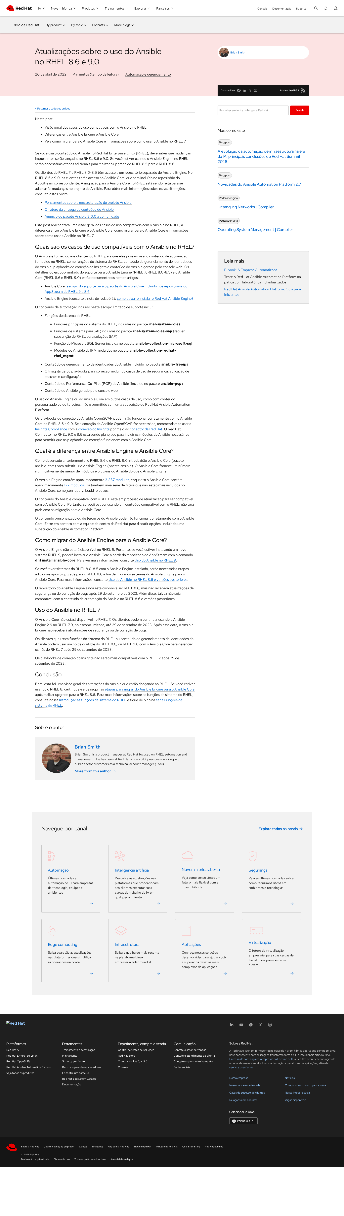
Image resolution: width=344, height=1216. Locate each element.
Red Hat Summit (214, 1146)
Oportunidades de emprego (59, 1146)
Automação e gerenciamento (148, 74)
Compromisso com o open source (305, 1085)
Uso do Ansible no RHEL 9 (155, 560)
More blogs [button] (122, 25)
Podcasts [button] (98, 25)
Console (262, 8)
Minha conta (69, 1055)
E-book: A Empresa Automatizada (250, 270)
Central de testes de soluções (136, 1050)
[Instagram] (270, 1026)
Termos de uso (62, 1159)
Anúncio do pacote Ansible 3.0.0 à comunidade (82, 216)
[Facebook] (250, 1026)
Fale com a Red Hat (118, 1146)
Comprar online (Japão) (133, 1061)
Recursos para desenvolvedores (81, 1067)
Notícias (290, 1078)
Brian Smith (237, 52)
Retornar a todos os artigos (53, 108)
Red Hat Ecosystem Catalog (79, 1078)
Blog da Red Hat (26, 25)
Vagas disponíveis (295, 1100)
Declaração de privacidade (35, 1159)
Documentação (281, 8)
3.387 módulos (117, 479)
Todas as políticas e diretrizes (90, 1159)
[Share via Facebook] (238, 90)
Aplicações (191, 944)
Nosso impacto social (297, 1092)
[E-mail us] (255, 90)
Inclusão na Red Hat (167, 1146)
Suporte (301, 8)
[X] (260, 1026)
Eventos (82, 1146)
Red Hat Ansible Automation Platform (29, 1067)
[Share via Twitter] (250, 90)
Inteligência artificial (132, 870)
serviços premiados (241, 1067)
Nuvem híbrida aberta (201, 869)
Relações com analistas (243, 1100)
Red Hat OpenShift (18, 1061)
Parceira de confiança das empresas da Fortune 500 (261, 1059)
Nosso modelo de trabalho (245, 1085)
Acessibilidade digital (121, 1159)
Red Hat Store (126, 1055)
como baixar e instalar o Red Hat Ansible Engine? (155, 298)
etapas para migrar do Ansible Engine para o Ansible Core (149, 689)
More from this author (93, 771)
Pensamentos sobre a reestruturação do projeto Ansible (88, 202)
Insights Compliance (51, 429)
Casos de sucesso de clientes (247, 1092)
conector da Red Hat (146, 429)
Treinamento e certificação (78, 1050)
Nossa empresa (238, 1078)
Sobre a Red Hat (30, 1146)
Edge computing (62, 944)
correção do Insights (93, 429)
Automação (58, 870)
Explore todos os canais (278, 828)
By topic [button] (77, 25)
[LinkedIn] (231, 1026)
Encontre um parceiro (75, 1073)
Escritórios (97, 1146)
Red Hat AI (13, 1050)
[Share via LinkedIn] (244, 90)
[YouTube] (241, 1026)
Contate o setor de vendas (190, 1050)
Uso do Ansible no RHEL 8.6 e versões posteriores (147, 579)
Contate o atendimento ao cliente (194, 1055)
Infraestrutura (127, 944)
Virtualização (260, 942)
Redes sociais (182, 1067)
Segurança (258, 870)
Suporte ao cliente (73, 1061)
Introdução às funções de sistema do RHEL (92, 700)
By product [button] (54, 25)
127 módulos (74, 485)
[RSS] (303, 90)
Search (300, 110)
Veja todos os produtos (20, 1073)
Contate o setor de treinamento (193, 1061)
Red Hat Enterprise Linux (21, 1055)
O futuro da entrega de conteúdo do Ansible (79, 209)
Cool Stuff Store (191, 1146)
